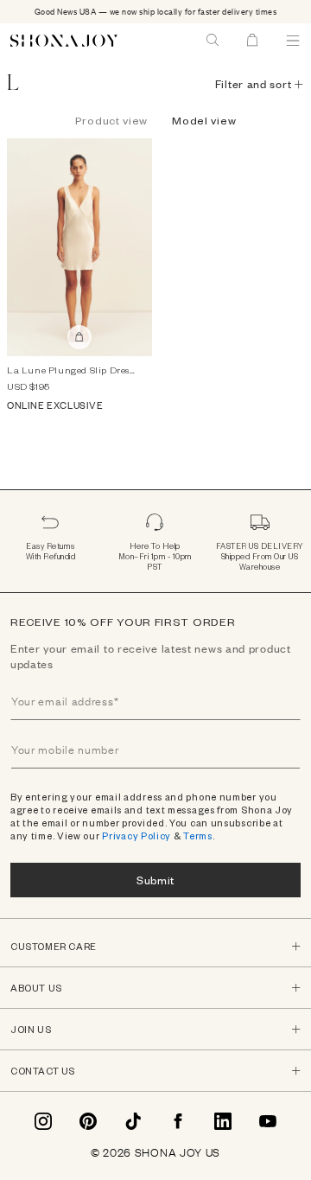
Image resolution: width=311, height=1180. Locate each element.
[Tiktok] (133, 1121)
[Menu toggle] (293, 40)
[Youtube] (267, 1121)
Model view (204, 120)
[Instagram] (43, 1121)
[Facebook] (178, 1121)
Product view (111, 120)
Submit (155, 879)
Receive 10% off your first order (122, 621)
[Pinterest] (88, 1121)
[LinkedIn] (223, 1121)
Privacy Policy (136, 835)
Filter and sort (253, 84)
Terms (198, 835)
